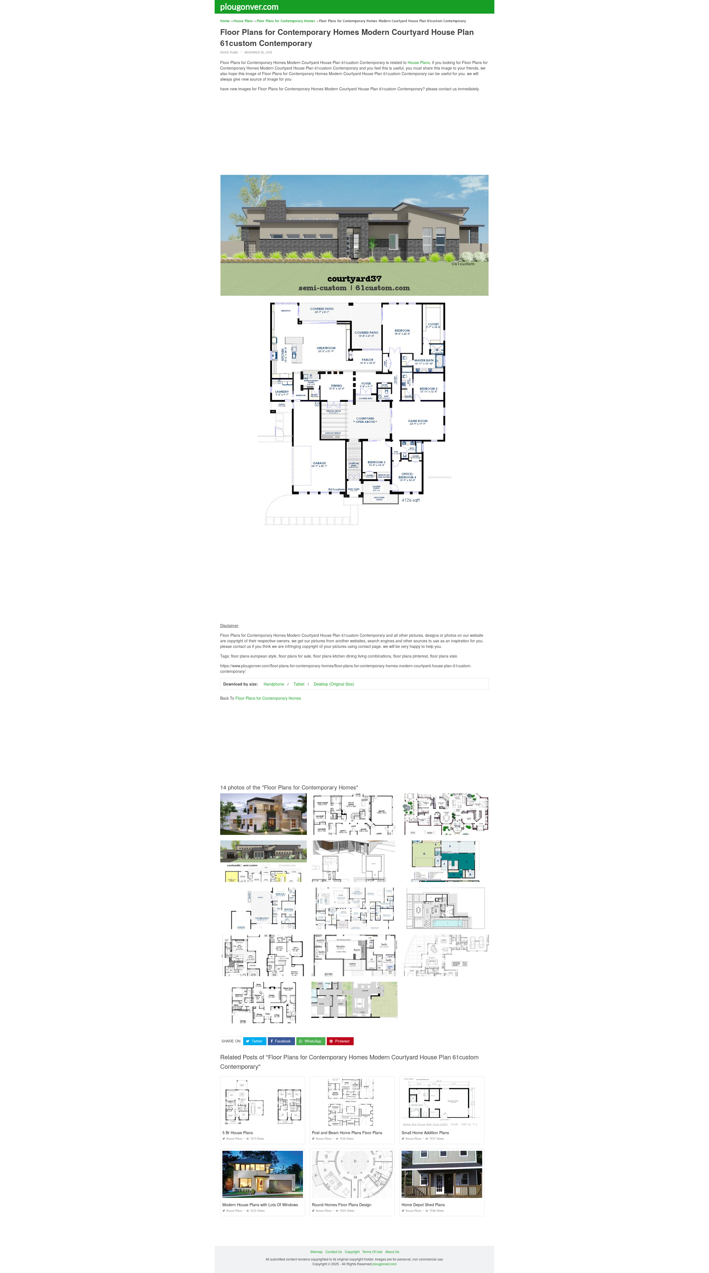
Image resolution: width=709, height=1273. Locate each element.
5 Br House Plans (237, 1132)
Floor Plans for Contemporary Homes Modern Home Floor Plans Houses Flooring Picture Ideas (384, 971)
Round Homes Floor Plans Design (341, 1204)
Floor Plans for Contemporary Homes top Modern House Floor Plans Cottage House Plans (289, 971)
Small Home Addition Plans (425, 1132)
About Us (392, 1251)
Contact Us (333, 1251)
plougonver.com (249, 6)
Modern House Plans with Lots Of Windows (260, 1204)
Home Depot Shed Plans (423, 1204)
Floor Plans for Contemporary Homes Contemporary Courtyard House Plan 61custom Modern (383, 924)
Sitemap (316, 1251)
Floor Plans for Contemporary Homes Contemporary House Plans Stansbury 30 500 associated (293, 1018)
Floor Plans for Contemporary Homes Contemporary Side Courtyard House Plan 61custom (290, 877)
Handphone (274, 684)
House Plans (229, 52)
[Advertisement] (354, 134)
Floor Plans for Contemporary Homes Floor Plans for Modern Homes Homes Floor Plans (379, 877)
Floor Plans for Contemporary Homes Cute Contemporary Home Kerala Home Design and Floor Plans (298, 829)
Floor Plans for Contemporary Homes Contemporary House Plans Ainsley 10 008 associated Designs (389, 829)
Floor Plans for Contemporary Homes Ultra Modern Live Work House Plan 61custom (467, 877)
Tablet (299, 684)
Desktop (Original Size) (334, 684)
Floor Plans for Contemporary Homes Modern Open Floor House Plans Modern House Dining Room (479, 924)
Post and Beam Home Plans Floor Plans (347, 1132)
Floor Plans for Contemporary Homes (268, 698)
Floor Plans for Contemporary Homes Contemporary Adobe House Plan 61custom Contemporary (294, 924)
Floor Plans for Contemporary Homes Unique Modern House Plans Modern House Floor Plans (383, 1018)
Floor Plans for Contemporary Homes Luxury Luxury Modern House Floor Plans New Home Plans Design (483, 971)
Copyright (352, 1251)
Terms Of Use (372, 1251)
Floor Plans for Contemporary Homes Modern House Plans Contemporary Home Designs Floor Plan (479, 829)
